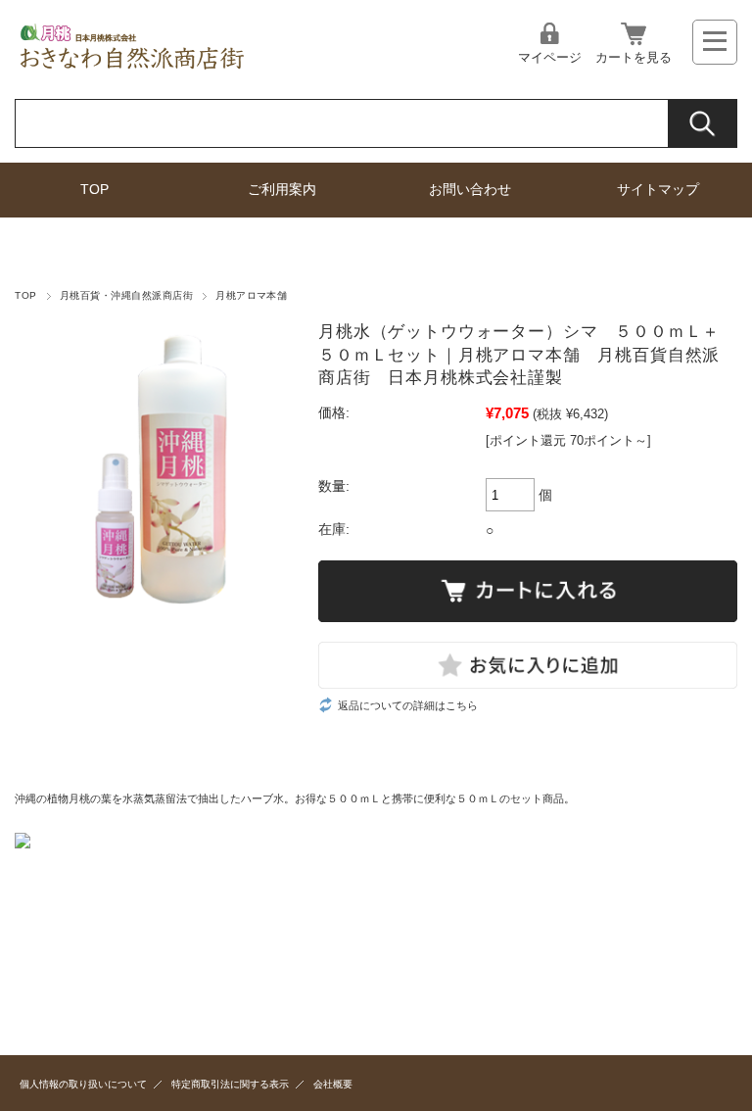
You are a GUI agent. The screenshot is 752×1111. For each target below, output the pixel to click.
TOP (94, 189)
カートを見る (633, 57)
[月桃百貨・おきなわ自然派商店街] (134, 69)
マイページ (550, 57)
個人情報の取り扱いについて (83, 1084)
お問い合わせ (470, 189)
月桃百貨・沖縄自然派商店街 (126, 295)
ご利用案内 (282, 189)
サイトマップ (658, 189)
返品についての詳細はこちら (408, 705)
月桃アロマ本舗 (251, 295)
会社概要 (332, 1084)
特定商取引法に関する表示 (230, 1084)
